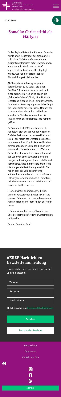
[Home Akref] (18, 10)
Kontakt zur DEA (30, 357)
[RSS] (30, 381)
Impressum (30, 351)
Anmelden (30, 319)
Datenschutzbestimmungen (40, 308)
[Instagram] (30, 369)
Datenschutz (30, 345)
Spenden (30, 388)
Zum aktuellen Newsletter (30, 330)
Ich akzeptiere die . (30, 309)
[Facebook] (30, 375)
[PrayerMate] (3, 364)
